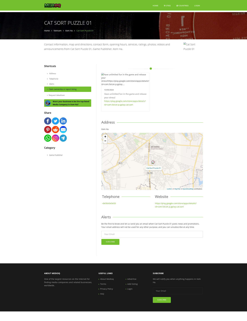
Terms (103, 284)
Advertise (131, 279)
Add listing (132, 284)
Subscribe (110, 242)
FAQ (102, 293)
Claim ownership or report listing (62, 89)
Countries (183, 5)
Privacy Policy (106, 288)
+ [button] (105, 136)
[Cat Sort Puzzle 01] (153, 162)
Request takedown (57, 95)
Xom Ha (69, 30)
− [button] (105, 141)
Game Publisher (56, 155)
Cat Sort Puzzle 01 (154, 168)
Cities (168, 5)
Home (155, 5)
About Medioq (107, 279)
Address (52, 73)
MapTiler (177, 189)
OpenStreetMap (187, 189)
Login (197, 5)
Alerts (51, 84)
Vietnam (57, 30)
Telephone (53, 78)
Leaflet (169, 189)
